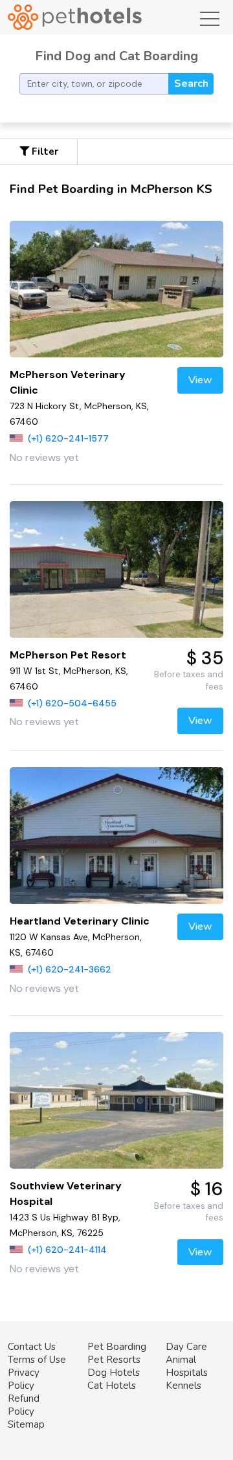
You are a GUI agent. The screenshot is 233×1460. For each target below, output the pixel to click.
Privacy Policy (23, 1379)
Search (191, 83)
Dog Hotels (113, 1372)
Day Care (186, 1346)
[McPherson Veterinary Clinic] (116, 289)
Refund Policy (23, 1405)
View (200, 380)
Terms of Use (37, 1359)
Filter (43, 151)
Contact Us (32, 1346)
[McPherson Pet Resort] (116, 569)
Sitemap (26, 1424)
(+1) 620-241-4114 (67, 1249)
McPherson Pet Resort (68, 655)
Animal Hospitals (187, 1366)
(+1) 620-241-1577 (68, 438)
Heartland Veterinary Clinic (80, 921)
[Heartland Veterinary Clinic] (116, 835)
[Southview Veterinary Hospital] (116, 1100)
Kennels (183, 1385)
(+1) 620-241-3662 (69, 969)
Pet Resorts (113, 1359)
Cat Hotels (111, 1385)
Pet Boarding (116, 1346)
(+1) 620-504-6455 (72, 703)
